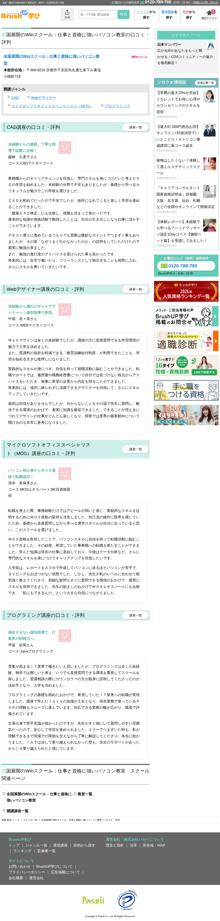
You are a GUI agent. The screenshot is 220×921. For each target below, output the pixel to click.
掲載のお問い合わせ (205, 2)
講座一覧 (135, 127)
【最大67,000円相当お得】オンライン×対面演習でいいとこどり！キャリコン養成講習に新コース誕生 (178, 138)
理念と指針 (115, 845)
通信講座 (60, 845)
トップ (14, 845)
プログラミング (117, 106)
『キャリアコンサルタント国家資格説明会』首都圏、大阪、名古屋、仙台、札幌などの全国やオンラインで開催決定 (185, 200)
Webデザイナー (44, 98)
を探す (169, 14)
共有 (67, 17)
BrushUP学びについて (54, 866)
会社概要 (16, 878)
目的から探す (84, 845)
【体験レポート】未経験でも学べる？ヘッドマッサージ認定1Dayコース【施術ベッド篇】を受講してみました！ (182, 233)
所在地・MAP (154, 845)
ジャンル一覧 (36, 845)
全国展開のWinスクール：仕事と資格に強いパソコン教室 (39, 797)
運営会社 (36, 878)
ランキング (22, 851)
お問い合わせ (20, 866)
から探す (146, 14)
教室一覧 (85, 794)
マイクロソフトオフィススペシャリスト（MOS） (52, 106)
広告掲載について (65, 872)
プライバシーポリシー (27, 872)
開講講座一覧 (18, 811)
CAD (15, 98)
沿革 (133, 845)
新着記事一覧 (205, 82)
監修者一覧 (46, 851)
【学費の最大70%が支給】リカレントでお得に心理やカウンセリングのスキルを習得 (178, 104)
